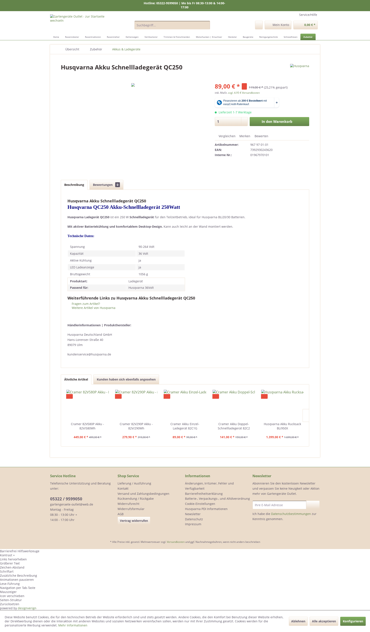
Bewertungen (105, 185)
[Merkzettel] (259, 25)
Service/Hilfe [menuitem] (308, 15)
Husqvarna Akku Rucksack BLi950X (282, 426)
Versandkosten (176, 542)
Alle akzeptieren (324, 621)
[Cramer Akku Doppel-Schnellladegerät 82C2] (234, 405)
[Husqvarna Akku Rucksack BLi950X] (282, 405)
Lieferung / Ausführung (134, 483)
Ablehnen (298, 621)
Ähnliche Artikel (76, 379)
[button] (185, 555)
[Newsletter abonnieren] (313, 505)
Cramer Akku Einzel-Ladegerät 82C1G (184, 426)
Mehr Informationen (72, 625)
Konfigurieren (353, 621)
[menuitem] (172, 25)
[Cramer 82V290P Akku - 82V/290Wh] (136, 405)
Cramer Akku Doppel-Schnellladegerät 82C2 (234, 426)
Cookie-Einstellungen (200, 504)
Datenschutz (194, 519)
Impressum (193, 524)
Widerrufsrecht (128, 504)
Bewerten (261, 136)
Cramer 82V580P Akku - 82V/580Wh (87, 426)
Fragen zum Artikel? (85, 304)
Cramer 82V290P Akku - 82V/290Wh (136, 426)
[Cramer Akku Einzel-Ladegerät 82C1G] (185, 405)
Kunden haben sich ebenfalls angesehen (126, 379)
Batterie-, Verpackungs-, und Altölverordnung (217, 499)
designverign (27, 608)
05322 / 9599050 (66, 499)
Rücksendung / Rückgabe (136, 499)
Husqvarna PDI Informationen (206, 509)
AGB (121, 514)
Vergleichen (227, 136)
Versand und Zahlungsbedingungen (143, 494)
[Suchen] (206, 25)
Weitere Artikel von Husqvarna (93, 308)
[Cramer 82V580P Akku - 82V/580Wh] (87, 405)
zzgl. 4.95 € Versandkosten (244, 93)
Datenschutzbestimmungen (291, 514)
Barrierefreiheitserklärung (204, 494)
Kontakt (123, 488)
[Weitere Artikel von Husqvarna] (299, 71)
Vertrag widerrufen (134, 521)
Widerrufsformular (131, 509)
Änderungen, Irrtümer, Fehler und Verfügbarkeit (209, 486)
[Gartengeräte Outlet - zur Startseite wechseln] (82, 23)
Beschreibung (74, 185)
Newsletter (193, 514)
